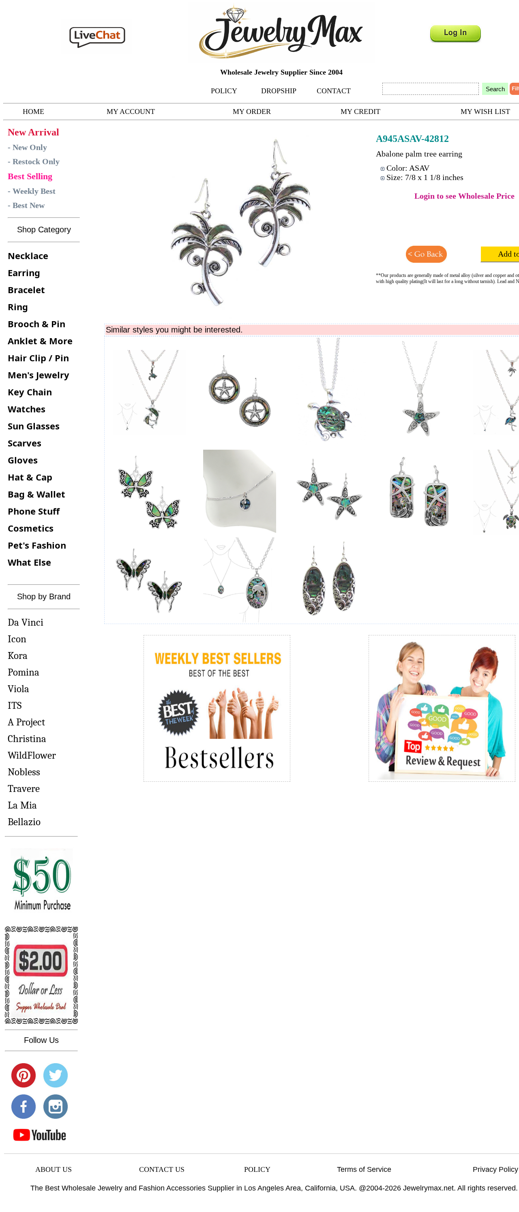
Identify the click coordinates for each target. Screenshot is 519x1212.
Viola (18, 689)
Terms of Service (364, 1169)
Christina (27, 738)
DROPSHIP (278, 91)
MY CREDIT (360, 111)
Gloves (23, 460)
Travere (24, 788)
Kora (18, 655)
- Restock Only (34, 161)
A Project (26, 722)
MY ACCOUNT (131, 111)
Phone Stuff (34, 511)
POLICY (224, 91)
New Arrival (33, 132)
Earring (24, 272)
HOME (33, 111)
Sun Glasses (34, 426)
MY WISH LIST (485, 111)
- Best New (26, 205)
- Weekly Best (32, 191)
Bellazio (24, 822)
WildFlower (32, 755)
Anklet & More (40, 341)
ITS (14, 705)
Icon (17, 639)
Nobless (24, 772)
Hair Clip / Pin (38, 358)
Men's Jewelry (38, 375)
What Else (29, 562)
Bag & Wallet (36, 494)
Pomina (23, 672)
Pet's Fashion (37, 545)
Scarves (24, 443)
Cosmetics (31, 528)
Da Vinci (25, 622)
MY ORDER (252, 111)
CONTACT (334, 91)
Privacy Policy (495, 1169)
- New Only (27, 147)
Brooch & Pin (36, 323)
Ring (18, 306)
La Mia (22, 805)
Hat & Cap (30, 477)
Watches (26, 409)
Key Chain (30, 392)
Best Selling (30, 176)
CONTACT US (161, 1169)
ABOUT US (53, 1169)
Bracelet (26, 289)
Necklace (28, 255)
